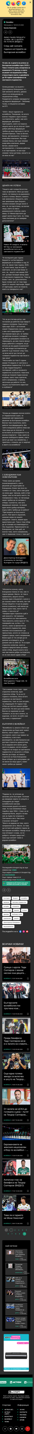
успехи (24, 910)
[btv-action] (8, 1382)
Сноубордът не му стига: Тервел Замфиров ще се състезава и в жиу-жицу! (20, 1307)
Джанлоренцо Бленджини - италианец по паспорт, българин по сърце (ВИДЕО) (16, 560)
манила (16, 910)
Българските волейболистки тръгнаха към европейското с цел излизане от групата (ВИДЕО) (14, 1005)
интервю (6, 906)
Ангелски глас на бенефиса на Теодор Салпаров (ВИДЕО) (14, 1182)
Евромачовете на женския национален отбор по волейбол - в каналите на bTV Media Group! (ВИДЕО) (16, 1147)
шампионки (7, 918)
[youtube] (16, 1428)
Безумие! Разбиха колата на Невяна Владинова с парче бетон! (20, 1293)
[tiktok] (10, 1428)
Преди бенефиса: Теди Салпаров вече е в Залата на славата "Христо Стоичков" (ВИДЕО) (15, 1041)
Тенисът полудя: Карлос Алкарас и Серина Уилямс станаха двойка (20, 1320)
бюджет (15, 898)
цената (16, 918)
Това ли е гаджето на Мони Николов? (13, 1216)
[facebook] (5, 1428)
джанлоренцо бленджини (12, 922)
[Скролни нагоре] (27, 1428)
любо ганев (7, 910)
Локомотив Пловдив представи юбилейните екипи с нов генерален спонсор (19, 1267)
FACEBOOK (20, 880)
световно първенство (19, 902)
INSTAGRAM (10, 875)
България (7, 898)
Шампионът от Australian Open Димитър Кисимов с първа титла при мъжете (20, 1253)
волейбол (24, 898)
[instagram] (22, 1428)
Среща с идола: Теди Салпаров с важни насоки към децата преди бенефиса (15, 970)
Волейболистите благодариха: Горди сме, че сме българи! (15, 680)
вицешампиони (8, 926)
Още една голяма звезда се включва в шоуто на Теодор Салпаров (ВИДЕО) (14, 1076)
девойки (6, 914)
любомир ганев (17, 914)
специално (15, 906)
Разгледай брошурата (15, 1337)
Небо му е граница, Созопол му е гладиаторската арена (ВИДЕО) (20, 1280)
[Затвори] (30, 2)
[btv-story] (22, 1382)
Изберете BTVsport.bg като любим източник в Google (17, 883)
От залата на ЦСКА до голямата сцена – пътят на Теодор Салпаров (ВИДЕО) (16, 1112)
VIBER (14, 870)
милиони (6, 902)
